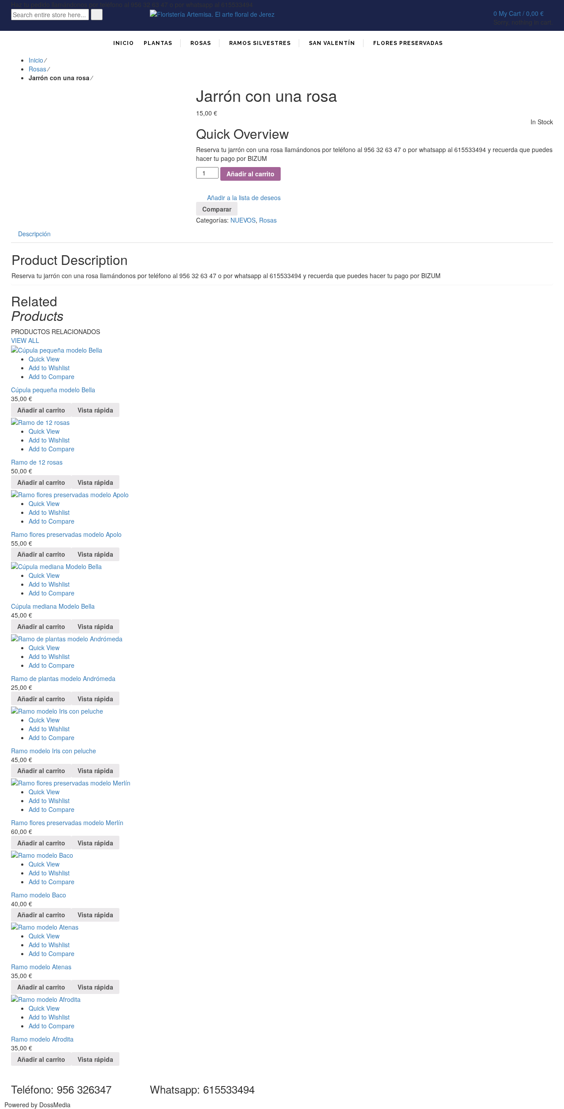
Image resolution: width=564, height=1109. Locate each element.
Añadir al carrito (250, 173)
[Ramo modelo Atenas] (282, 926)
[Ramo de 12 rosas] (282, 422)
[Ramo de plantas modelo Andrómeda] (282, 638)
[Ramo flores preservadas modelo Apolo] (282, 494)
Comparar (216, 209)
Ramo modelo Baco (38, 894)
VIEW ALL (25, 340)
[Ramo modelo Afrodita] (282, 999)
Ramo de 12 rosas (37, 462)
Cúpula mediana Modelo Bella (53, 606)
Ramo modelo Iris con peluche (53, 750)
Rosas (37, 68)
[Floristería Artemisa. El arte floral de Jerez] (212, 13)
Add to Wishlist (49, 367)
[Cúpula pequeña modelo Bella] (282, 349)
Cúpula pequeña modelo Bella (53, 389)
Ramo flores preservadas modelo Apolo (66, 534)
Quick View (44, 358)
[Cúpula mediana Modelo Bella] (282, 566)
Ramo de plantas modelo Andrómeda (63, 678)
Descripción (34, 233)
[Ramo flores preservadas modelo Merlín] (282, 782)
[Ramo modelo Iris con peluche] (282, 710)
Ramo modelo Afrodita (42, 1039)
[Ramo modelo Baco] (282, 854)
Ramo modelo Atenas (41, 966)
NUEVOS (243, 220)
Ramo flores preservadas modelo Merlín (67, 822)
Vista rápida (95, 410)
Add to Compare (51, 376)
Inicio (36, 60)
